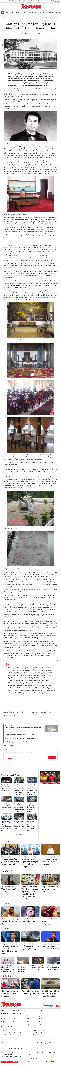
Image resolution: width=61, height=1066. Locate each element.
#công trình (24, 712)
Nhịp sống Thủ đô (29, 1026)
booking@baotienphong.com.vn (42, 1034)
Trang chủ (2, 12)
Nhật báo (16, 1010)
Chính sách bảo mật (15, 1048)
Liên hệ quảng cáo (38, 1030)
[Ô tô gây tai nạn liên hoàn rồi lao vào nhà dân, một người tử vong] (19, 799)
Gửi (52, 757)
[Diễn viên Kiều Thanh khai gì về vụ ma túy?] (10, 879)
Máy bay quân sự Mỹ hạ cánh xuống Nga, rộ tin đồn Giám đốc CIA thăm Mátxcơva (10, 949)
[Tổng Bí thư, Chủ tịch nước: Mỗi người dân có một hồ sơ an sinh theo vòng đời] (6, 816)
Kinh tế (12, 12)
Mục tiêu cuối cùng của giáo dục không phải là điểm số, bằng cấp (50, 860)
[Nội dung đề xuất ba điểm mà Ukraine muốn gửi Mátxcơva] (50, 936)
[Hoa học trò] (58, 1005)
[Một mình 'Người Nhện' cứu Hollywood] (50, 911)
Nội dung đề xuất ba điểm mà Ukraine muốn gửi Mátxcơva (50, 946)
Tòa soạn (4, 1030)
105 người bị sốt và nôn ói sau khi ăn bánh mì (9, 993)
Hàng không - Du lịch (6, 1026)
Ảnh (26, 1010)
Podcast (40, 1010)
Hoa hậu (27, 1024)
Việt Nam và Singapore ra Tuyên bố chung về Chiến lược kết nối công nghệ (32, 789)
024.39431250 (7, 1034)
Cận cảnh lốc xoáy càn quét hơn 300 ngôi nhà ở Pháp (53, 967)
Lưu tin (3, 53)
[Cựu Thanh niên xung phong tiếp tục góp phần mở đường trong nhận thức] (19, 780)
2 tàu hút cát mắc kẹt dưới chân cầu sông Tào (6, 806)
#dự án (6, 712)
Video (3, 1010)
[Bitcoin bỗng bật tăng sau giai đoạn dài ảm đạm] (38, 960)
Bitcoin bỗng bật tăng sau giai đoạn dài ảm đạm (38, 967)
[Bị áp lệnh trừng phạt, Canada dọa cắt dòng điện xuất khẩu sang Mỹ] (7, 960)
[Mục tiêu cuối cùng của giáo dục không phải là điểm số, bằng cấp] (50, 849)
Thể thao (51, 12)
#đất (5, 715)
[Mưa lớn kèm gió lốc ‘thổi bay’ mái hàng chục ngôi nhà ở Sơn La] (32, 799)
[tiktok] (42, 1043)
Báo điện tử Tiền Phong (31, 6)
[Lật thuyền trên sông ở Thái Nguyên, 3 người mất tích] (6, 780)
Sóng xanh (17, 12)
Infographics (17, 1013)
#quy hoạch (34, 712)
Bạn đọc (39, 1024)
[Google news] (51, 1042)
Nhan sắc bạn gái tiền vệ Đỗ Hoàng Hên (10, 921)
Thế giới (34, 12)
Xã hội (7, 12)
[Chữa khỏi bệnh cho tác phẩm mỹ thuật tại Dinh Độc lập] (51, 728)
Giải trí (6, 904)
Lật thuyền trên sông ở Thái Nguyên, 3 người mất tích (6, 787)
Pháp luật (45, 12)
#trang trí (43, 712)
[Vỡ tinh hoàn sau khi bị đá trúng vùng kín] (30, 983)
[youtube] (59, 1)
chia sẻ (42, 17)
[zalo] (46, 1042)
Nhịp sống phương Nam (43, 1026)
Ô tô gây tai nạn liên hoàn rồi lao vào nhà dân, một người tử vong (19, 807)
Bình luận (3, 58)
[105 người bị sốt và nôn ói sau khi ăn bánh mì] (10, 983)
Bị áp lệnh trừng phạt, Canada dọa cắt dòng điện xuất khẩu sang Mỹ (7, 968)
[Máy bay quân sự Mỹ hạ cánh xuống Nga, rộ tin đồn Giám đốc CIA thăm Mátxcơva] (10, 936)
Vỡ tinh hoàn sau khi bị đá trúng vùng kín (30, 992)
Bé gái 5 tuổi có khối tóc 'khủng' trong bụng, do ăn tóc (50, 993)
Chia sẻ (3, 49)
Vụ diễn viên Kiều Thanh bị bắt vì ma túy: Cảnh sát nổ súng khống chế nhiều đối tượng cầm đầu (29, 892)
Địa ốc (23, 12)
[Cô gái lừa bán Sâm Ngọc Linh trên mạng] (50, 879)
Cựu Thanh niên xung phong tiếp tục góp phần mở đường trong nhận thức (19, 789)
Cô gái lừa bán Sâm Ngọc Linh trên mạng (49, 889)
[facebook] (56, 1)
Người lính (57, 12)
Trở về (3, 62)
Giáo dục (3, 1024)
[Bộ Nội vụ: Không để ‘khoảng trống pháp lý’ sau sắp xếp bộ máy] (32, 816)
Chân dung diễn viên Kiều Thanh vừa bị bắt (30, 921)
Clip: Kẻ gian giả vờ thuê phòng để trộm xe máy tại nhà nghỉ (19, 824)
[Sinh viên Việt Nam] (48, 1005)
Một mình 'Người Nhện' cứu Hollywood (48, 921)
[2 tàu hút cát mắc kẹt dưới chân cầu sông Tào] (6, 799)
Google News (57, 17)
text (46, 17)
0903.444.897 (7, 1042)
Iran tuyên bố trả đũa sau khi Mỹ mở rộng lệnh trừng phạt (22, 968)
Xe (14, 1021)
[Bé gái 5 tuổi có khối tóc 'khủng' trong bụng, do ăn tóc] (50, 983)
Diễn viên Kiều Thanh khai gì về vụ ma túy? (10, 889)
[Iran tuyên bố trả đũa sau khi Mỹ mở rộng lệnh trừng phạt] (23, 960)
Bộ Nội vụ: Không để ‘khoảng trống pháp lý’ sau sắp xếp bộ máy (31, 825)
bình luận (53, 17)
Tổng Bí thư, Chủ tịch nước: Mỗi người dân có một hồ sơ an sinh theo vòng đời (6, 825)
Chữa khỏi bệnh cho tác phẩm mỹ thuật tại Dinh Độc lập (23, 728)
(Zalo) (44, 1032)
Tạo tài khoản (17, 749)
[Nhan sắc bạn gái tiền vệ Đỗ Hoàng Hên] (10, 911)
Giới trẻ (39, 12)
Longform (4, 1013)
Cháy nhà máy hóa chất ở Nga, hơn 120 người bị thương (30, 946)
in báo (49, 17)
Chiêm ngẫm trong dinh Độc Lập (18, 742)
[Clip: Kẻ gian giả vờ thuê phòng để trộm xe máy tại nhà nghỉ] (19, 816)
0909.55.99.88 (38, 1032)
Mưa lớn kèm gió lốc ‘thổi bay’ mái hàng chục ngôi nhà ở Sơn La (31, 807)
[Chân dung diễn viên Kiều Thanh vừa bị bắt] (30, 911)
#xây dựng (14, 712)
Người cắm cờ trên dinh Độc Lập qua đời (20, 734)
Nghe (3, 45)
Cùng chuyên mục (10, 775)
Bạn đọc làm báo (11, 1062)
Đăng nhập (6, 749)
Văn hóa (27, 1021)
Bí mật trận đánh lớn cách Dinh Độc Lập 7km (22, 738)
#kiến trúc (13, 715)
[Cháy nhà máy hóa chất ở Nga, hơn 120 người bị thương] (30, 936)
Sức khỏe (28, 12)
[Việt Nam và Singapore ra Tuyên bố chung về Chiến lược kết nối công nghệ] (32, 780)
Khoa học (15, 1024)
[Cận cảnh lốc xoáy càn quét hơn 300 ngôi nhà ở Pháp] (53, 960)
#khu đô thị (52, 712)
